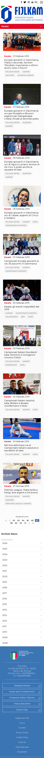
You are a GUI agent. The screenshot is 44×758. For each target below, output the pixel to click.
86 (32, 520)
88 (11, 523)
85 (28, 520)
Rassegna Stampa (22, 686)
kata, (35, 222)
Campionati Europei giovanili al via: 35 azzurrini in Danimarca (21, 262)
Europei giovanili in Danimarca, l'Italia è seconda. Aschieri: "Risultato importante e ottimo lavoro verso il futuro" (21, 64)
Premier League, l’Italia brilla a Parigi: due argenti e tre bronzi (21, 491)
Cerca (22, 723)
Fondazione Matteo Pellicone (22, 698)
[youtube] (32, 2)
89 (16, 523)
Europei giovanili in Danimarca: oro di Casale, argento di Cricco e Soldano (21, 215)
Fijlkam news (12, 72)
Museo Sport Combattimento (22, 692)
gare (30, 317)
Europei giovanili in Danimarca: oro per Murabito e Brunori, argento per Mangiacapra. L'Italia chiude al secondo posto (21, 115)
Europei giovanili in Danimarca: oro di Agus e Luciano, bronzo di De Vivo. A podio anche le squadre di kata (21, 165)
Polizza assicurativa (22, 704)
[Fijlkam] (22, 14)
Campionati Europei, (16, 225)
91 (25, 523)
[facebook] (21, 2)
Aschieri (10, 75)
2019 (23, 317)
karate (26, 72)
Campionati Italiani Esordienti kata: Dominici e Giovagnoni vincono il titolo (20, 355)
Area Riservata (22, 747)
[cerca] (36, 2)
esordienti (11, 365)
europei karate (25, 75)
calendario (12, 317)
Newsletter (22, 752)
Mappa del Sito (22, 718)
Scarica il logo (22, 710)
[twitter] (25, 2)
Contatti (22, 728)
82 (14, 520)
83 (18, 520)
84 (23, 520)
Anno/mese (7, 540)
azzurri (10, 500)
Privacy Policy (22, 732)
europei (27, 122)
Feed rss (22, 742)
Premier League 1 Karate (18, 503)
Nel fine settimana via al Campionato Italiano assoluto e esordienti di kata (21, 448)
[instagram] (29, 2)
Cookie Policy (22, 737)
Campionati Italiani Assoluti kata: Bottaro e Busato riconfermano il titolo (19, 403)
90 (21, 523)
